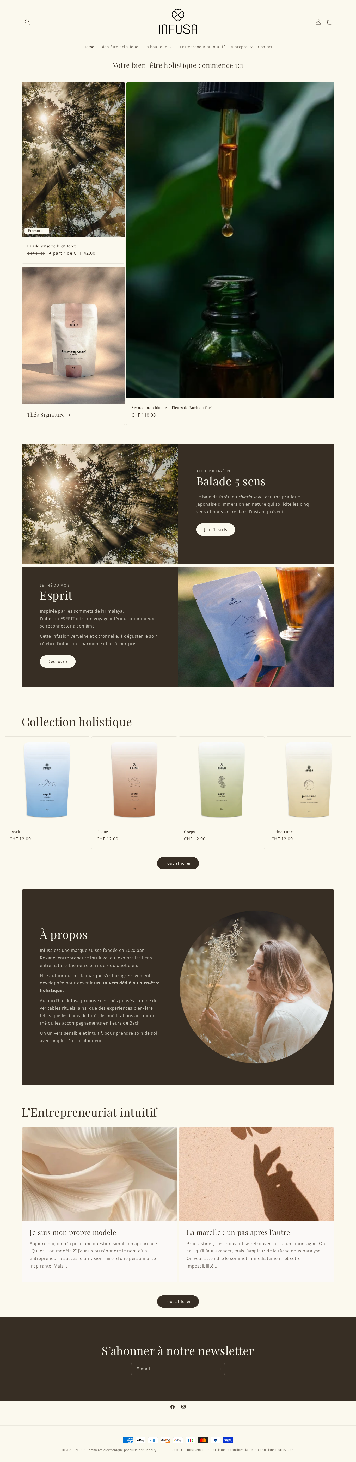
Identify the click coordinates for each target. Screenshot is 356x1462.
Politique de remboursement (184, 1450)
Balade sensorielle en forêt (51, 246)
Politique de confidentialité (232, 1450)
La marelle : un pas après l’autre (238, 1232)
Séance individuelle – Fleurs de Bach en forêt (173, 408)
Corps (189, 832)
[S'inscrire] (219, 1369)
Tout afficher (178, 863)
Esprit (14, 832)
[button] (27, 22)
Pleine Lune (282, 832)
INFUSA (80, 1450)
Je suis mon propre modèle (73, 1232)
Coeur (102, 832)
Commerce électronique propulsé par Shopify (121, 1450)
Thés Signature (46, 414)
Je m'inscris (215, 529)
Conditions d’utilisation (276, 1450)
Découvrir (58, 661)
